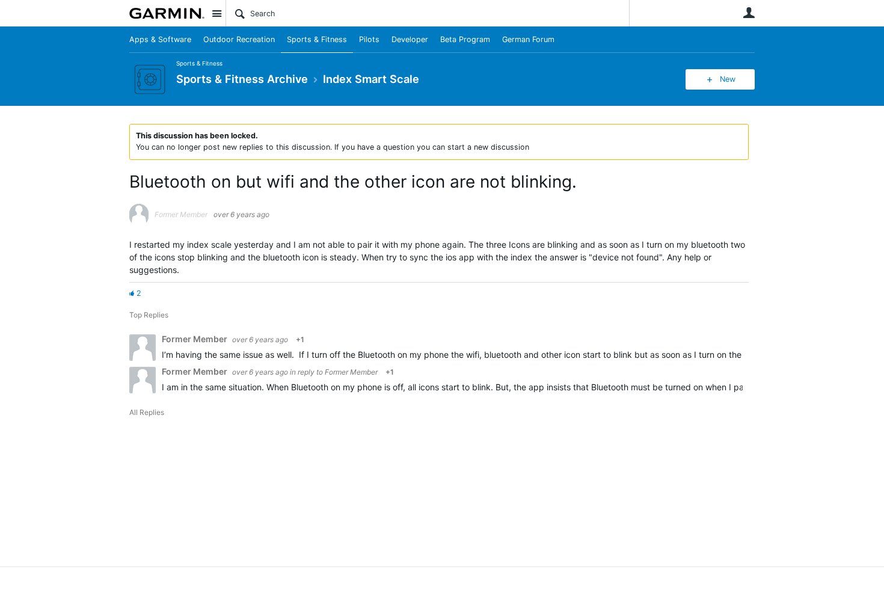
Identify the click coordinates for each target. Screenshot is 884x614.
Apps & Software (160, 39)
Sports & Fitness (317, 39)
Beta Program (465, 39)
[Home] (166, 13)
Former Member (351, 371)
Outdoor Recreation (239, 39)
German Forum (528, 39)
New (727, 79)
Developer (409, 39)
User (749, 13)
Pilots (369, 39)
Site (216, 13)
